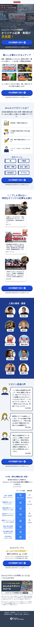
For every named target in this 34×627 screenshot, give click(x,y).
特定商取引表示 (8, 614)
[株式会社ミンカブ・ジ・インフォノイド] (17, 618)
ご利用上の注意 (18, 614)
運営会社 (7, 612)
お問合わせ (26, 614)
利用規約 (13, 612)
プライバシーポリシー (22, 612)
